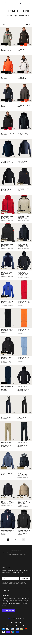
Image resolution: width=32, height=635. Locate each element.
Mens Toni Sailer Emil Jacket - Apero (7, 77)
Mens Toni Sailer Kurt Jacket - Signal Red (7, 217)
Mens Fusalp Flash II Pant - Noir (23, 417)
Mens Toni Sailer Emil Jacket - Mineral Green (7, 49)
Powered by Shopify (21, 625)
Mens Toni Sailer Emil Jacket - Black (7, 133)
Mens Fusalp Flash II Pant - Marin (7, 417)
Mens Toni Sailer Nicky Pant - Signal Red (23, 303)
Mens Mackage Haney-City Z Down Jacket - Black (7, 502)
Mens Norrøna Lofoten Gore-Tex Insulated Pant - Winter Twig (7, 444)
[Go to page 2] (23, 539)
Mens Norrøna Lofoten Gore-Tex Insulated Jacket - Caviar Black (23, 388)
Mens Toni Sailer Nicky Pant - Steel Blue (23, 359)
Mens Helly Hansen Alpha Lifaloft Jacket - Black (23, 532)
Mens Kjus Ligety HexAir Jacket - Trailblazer (7, 303)
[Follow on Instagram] (16, 622)
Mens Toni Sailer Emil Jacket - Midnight (7, 105)
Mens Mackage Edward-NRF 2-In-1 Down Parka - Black (23, 245)
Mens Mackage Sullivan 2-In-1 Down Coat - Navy (7, 161)
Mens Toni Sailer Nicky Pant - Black (7, 330)
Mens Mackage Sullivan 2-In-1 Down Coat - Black (23, 133)
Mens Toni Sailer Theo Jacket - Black (23, 49)
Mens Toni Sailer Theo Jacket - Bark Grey (23, 105)
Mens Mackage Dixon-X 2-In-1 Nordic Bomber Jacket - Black (22, 474)
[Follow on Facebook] (12, 622)
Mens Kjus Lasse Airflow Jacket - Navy (7, 273)
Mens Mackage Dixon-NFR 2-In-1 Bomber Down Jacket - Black (6, 359)
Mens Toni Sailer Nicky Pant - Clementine (23, 331)
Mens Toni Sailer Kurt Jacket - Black (23, 189)
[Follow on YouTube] (20, 622)
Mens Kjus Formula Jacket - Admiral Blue (7, 473)
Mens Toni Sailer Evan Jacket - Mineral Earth (23, 217)
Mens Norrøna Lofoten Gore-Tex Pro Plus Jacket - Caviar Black (23, 274)
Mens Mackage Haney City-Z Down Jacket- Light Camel (23, 503)
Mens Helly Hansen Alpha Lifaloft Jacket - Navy (7, 532)
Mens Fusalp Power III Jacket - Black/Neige (7, 189)
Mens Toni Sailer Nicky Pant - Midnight (7, 388)
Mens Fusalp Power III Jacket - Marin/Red (23, 161)
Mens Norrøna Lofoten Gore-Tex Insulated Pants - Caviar (23, 444)
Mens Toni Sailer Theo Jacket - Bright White (23, 77)
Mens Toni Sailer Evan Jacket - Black (7, 245)
